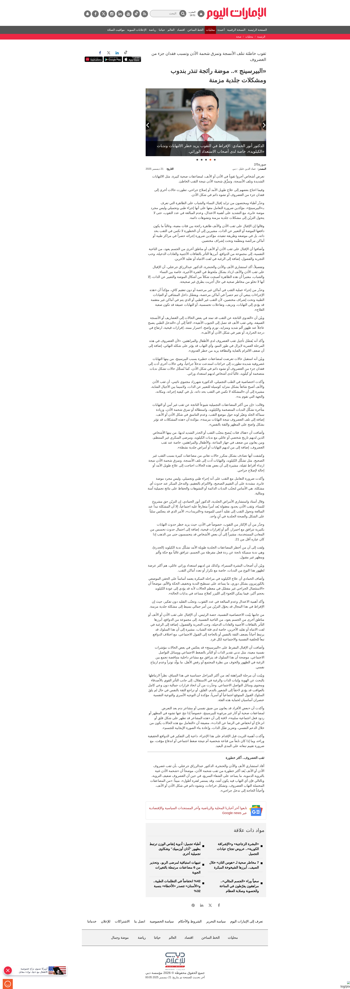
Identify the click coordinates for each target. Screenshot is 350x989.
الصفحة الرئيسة (257, 29)
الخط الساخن (195, 29)
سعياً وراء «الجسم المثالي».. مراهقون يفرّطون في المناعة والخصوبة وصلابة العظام (239, 886)
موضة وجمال (120, 937)
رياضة (152, 29)
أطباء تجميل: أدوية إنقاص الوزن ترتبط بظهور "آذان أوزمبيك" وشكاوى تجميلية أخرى (175, 849)
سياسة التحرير (216, 921)
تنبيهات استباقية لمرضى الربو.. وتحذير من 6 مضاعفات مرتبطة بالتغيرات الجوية (175, 867)
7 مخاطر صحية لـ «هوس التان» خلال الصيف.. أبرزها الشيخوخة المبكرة (234, 865)
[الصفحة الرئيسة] (236, 2)
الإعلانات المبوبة (136, 29)
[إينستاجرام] (111, 13)
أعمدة (221, 29)
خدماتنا (91, 921)
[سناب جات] (87, 13)
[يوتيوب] (128, 13)
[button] (182, 13)
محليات (210, 29)
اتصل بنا (139, 921)
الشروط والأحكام (190, 921)
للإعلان (105, 921)
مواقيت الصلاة (116, 29)
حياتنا (162, 29)
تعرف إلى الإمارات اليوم (246, 921)
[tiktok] (136, 13)
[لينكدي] (119, 13)
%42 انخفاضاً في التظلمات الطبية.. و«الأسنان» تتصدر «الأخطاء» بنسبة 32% (177, 886)
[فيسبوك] (95, 13)
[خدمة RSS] (144, 13)
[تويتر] (103, 13)
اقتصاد (181, 29)
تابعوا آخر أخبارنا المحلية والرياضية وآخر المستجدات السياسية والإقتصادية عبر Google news (198, 810)
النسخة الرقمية (236, 29)
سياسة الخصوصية (162, 921)
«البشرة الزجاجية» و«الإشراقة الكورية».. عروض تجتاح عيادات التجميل (238, 849)
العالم (171, 29)
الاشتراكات (122, 921)
